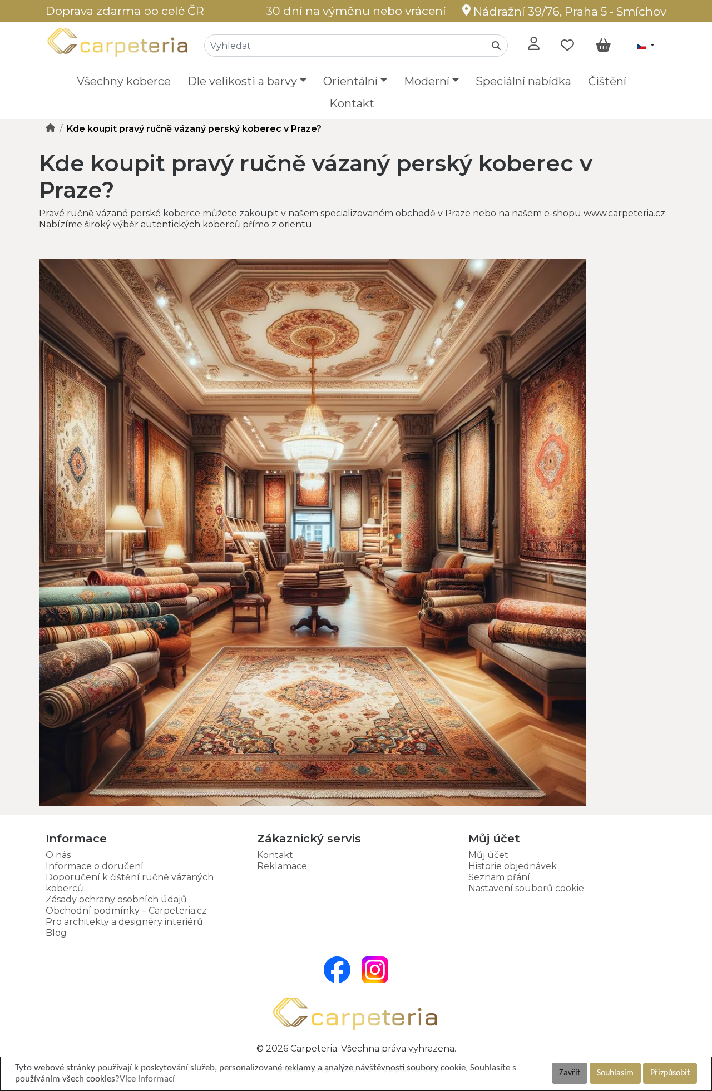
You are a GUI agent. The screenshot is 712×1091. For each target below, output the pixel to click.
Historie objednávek (512, 866)
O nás (58, 855)
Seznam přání (499, 877)
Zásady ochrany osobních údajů (116, 899)
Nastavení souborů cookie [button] (526, 888)
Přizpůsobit (670, 1073)
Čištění (607, 81)
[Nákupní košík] (603, 45)
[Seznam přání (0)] (567, 45)
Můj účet (488, 855)
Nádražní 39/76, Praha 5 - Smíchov (568, 11)
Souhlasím (615, 1073)
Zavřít (569, 1073)
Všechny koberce (124, 81)
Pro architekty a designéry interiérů (124, 921)
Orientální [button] (350, 81)
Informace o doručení (95, 866)
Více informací (147, 1079)
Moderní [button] (426, 81)
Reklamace (282, 866)
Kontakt (351, 103)
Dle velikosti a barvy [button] (242, 81)
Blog (56, 933)
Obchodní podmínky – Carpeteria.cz (126, 910)
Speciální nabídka (523, 81)
